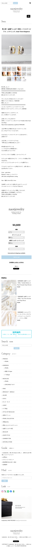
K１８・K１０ (6, 401)
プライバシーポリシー (8, 459)
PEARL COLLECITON (8, 418)
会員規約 (5, 464)
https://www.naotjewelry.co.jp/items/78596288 (12, 124)
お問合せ (5, 457)
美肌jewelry (6, 421)
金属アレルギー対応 (8, 428)
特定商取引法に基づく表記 (9, 462)
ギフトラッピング (16, 235)
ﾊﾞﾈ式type (7, 374)
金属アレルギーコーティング (16, 240)
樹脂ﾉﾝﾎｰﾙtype (8, 371)
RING (4, 388)
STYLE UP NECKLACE (8, 412)
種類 (16, 229)
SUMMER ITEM (7, 438)
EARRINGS (6, 365)
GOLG (4, 398)
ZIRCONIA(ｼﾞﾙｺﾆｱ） (10, 384)
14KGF (4, 405)
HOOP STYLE (6, 435)
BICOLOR (5, 432)
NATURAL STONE (7, 442)
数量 (16, 246)
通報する (16, 266)
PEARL (6, 361)
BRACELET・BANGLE (8, 392)
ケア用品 (5, 408)
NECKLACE (6, 378)
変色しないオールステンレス (10, 425)
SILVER (5, 395)
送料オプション (7, 415)
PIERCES (5, 358)
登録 (5, 480)
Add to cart (16, 257)
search (15, 3)
